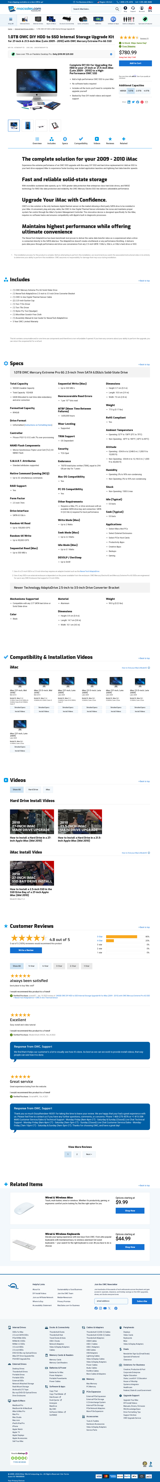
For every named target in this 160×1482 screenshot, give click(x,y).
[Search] (117, 9)
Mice (125, 1341)
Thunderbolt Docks (57, 1332)
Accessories (92, 1416)
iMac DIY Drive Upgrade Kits (23, 1356)
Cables (52, 1350)
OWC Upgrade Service (132, 1418)
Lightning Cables (93, 1356)
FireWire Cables (92, 1371)
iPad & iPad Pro (18, 1423)
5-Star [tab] (31, 966)
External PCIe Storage (95, 1399)
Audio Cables (91, 1368)
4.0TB (146, 91)
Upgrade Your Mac (131, 1400)
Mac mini (16, 1420)
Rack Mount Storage (20, 1387)
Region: (106, 2)
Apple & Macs (18, 1401)
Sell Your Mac (17, 1441)
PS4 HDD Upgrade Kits (21, 1359)
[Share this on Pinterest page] (143, 102)
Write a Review (26, 950)
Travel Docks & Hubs (58, 1338)
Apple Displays (18, 1435)
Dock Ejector (54, 1400)
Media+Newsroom (65, 1297)
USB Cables (91, 1350)
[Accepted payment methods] (123, 1476)
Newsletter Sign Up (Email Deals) (137, 1354)
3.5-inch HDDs (18, 1347)
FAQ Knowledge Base (132, 1409)
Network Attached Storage (23, 1384)
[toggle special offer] (111, 54)
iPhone (15, 1426)
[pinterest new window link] (115, 1308)
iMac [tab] (48, 789)
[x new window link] (109, 1308)
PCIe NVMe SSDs (19, 1338)
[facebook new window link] (96, 1308)
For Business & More (84, 2)
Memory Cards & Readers (61, 1355)
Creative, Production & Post (134, 1369)
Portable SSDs (18, 1378)
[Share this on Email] (147, 102)
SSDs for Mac (17, 1332)
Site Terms (64, 1474)
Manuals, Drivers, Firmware (134, 1406)
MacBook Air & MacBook (22, 1408)
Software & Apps (57, 1386)
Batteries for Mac (57, 1372)
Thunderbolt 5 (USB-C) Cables (98, 1332)
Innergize (53, 1403)
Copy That (54, 1391)
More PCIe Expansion (94, 1411)
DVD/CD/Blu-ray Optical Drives (24, 1353)
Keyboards (128, 1338)
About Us (36, 1289)
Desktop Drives (18, 1369)
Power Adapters (56, 1375)
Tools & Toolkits (92, 1421)
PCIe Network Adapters (95, 1408)
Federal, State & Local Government (137, 1390)
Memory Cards (55, 1360)
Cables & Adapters (95, 1327)
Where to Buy (38, 1301)
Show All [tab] (17, 789)
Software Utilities (56, 1412)
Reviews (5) (144, 38)
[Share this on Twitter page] (134, 102)
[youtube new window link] (105, 1308)
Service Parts (91, 1430)
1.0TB (130, 91)
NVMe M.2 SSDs (18, 1341)
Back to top (145, 281)
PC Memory (91, 1387)
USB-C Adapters (93, 1347)
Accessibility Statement (42, 1305)
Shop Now (130, 1210)
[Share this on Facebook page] (138, 102)
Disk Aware (54, 1397)
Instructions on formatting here (38, 425)
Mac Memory (91, 1384)
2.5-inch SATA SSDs (20, 1335)
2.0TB (138, 91)
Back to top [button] (145, 927)
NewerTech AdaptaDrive (89, 571)
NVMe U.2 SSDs (18, 1344)
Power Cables (55, 1381)
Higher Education (130, 1375)
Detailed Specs (20, 708)
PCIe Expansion (93, 1392)
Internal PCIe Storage (95, 1405)
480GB (123, 91)
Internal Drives (19, 1327)
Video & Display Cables (95, 1359)
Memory (90, 1379)
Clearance (128, 1360)
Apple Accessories (19, 1438)
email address (103, 1301)
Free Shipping (128, 46)
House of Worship (131, 1381)
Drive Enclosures (19, 1396)
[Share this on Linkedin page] (130, 102)
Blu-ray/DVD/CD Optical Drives (24, 1393)
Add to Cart (135, 63)
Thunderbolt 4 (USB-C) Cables (98, 1335)
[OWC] (24, 9)
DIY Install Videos (39, 1293)
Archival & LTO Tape (20, 1390)
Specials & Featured (131, 1357)
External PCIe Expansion (96, 1396)
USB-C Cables (92, 1344)
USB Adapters (92, 1353)
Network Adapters (57, 1344)
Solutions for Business (134, 1365)
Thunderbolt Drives (20, 1372)
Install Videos (20, 712)
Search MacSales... (81, 9)
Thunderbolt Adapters (95, 1338)
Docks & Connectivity (59, 1327)
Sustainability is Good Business (70, 1289)
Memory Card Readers (59, 1363)
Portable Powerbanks (58, 1378)
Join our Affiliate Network (43, 1297)
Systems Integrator (131, 1384)
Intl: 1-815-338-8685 (143, 2)
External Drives (19, 1364)
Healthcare (128, 1387)
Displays (127, 1332)
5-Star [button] (99, 936)
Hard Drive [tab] (33, 789)
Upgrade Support (131, 1395)
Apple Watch (17, 1429)
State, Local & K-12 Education (135, 1378)
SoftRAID (53, 1415)
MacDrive (53, 1406)
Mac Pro (15, 1414)
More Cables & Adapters (96, 1374)
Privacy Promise (64, 1301)
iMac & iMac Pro (18, 1411)
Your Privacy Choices (16, 1481)
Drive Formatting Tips (132, 1412)
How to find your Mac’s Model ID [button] (134, 668)
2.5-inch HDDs (18, 1350)
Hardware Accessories (95, 1424)
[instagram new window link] (100, 1308)
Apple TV (16, 1432)
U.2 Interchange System (96, 1402)
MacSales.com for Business (69, 1305)
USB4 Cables (91, 1341)
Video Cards (128, 1335)
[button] (62, 54)
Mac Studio (17, 1417)
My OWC (53, 1409)
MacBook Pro (17, 1405)
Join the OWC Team (65, 1293)
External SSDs (18, 1381)
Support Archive (130, 1415)
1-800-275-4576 (126, 2)
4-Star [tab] (45, 966)
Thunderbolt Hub (56, 1335)
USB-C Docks (55, 1341)
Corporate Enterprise (132, 1372)
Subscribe (142, 1301)
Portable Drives (18, 1375)
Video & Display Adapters (60, 1347)
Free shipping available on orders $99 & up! (25, 2)
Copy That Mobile (56, 1394)
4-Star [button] (99, 940)
